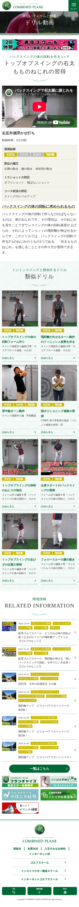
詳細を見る (8, 358)
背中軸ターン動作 (13, 411)
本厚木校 (33, 848)
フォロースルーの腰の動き (58, 559)
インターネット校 (39, 854)
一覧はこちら (39, 768)
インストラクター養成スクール (39, 871)
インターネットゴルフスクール (39, 879)
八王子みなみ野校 (55, 848)
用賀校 (17, 848)
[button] (8, 45)
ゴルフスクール (39, 862)
